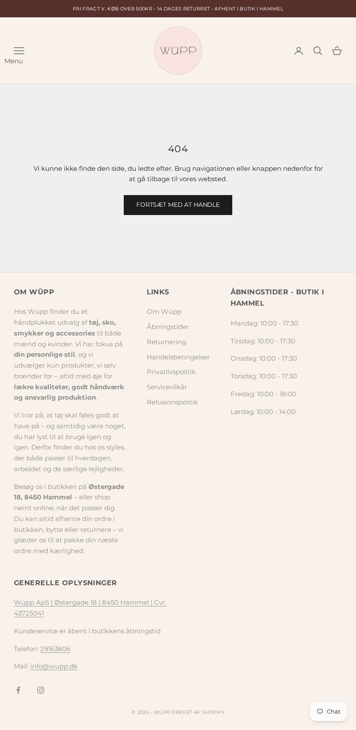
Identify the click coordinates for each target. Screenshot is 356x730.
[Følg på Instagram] (40, 690)
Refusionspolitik (172, 402)
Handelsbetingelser (178, 357)
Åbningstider (168, 327)
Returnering (166, 342)
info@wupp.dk (54, 666)
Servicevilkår (167, 387)
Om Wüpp (164, 311)
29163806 (55, 649)
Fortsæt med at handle (178, 205)
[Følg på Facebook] (18, 690)
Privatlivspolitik (171, 372)
